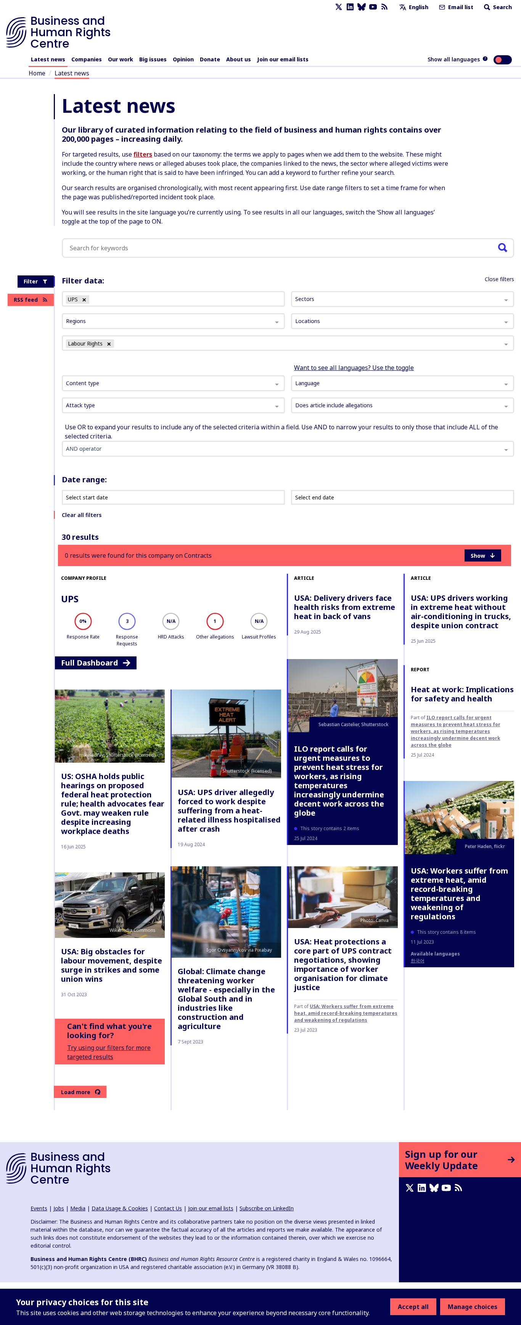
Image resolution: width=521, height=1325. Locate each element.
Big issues (153, 59)
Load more (75, 1092)
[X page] (338, 7)
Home (37, 73)
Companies (86, 59)
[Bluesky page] (361, 7)
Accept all (413, 1307)
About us (238, 59)
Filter (31, 281)
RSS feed (26, 299)
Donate (210, 59)
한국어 (418, 960)
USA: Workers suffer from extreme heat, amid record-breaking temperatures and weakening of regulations (345, 1013)
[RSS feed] (384, 7)
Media (77, 1208)
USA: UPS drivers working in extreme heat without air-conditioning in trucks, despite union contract (461, 611)
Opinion (183, 59)
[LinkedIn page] (350, 7)
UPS (70, 598)
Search (502, 7)
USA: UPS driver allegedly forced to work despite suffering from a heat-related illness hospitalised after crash (229, 810)
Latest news (48, 59)
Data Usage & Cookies (120, 1208)
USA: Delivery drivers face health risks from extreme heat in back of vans (344, 607)
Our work (120, 59)
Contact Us (168, 1208)
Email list (460, 7)
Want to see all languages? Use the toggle (354, 367)
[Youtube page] (373, 7)
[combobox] (173, 383)
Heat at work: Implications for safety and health (462, 694)
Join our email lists (283, 59)
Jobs (58, 1208)
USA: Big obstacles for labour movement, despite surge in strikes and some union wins (111, 965)
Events (39, 1208)
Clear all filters (81, 514)
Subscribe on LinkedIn (267, 1208)
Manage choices (472, 1307)
